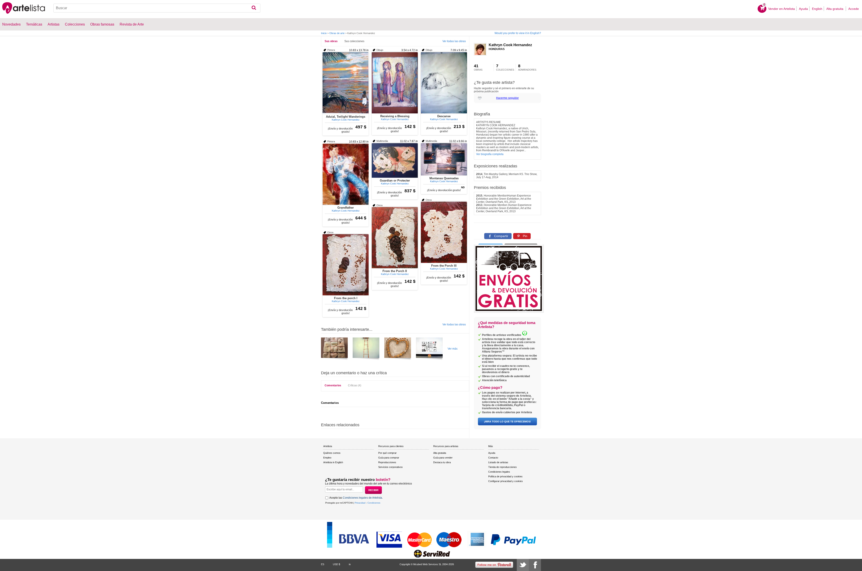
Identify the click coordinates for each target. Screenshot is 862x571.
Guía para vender (443, 457)
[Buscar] (253, 8)
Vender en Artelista (781, 9)
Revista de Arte (132, 24)
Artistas (53, 24)
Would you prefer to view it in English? (518, 33)
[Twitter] (523, 565)
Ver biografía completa (490, 154)
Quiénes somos (332, 453)
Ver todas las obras (454, 41)
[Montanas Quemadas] (444, 159)
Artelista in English (333, 462)
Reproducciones (387, 462)
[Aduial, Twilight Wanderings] (346, 83)
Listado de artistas (498, 462)
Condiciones (373, 503)
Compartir (500, 236)
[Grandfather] (346, 174)
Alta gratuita (835, 9)
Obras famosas (102, 24)
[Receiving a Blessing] (395, 82)
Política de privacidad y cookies (505, 476)
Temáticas (34, 24)
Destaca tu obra (442, 462)
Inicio (324, 33)
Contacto (493, 457)
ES (322, 564)
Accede (853, 9)
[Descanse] (444, 82)
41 (478, 67)
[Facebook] (535, 565)
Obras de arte (337, 33)
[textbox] (156, 8)
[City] (366, 349)
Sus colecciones (354, 41)
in (350, 564)
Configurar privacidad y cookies (505, 481)
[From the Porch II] (395, 237)
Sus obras (331, 41)
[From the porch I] (346, 264)
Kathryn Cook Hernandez (510, 45)
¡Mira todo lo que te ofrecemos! (507, 421)
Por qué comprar (387, 453)
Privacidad (360, 503)
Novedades (11, 24)
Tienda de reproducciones (502, 467)
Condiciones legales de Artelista (362, 497)
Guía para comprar (388, 457)
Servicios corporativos (390, 467)
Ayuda (803, 9)
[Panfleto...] (429, 349)
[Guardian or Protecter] (395, 160)
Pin (524, 236)
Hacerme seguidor (507, 97)
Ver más (452, 348)
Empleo (327, 457)
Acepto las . (356, 497)
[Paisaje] (334, 349)
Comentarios (333, 385)
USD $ (336, 564)
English (817, 9)
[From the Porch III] (444, 232)
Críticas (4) (354, 385)
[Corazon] (397, 349)
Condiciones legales (499, 471)
